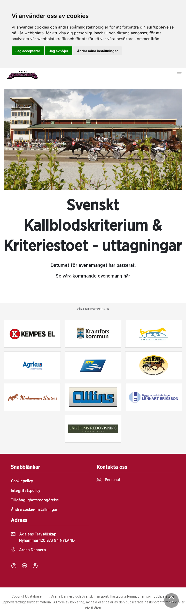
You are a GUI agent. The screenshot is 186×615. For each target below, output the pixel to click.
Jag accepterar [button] (28, 51)
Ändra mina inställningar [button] (97, 51)
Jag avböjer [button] (58, 51)
